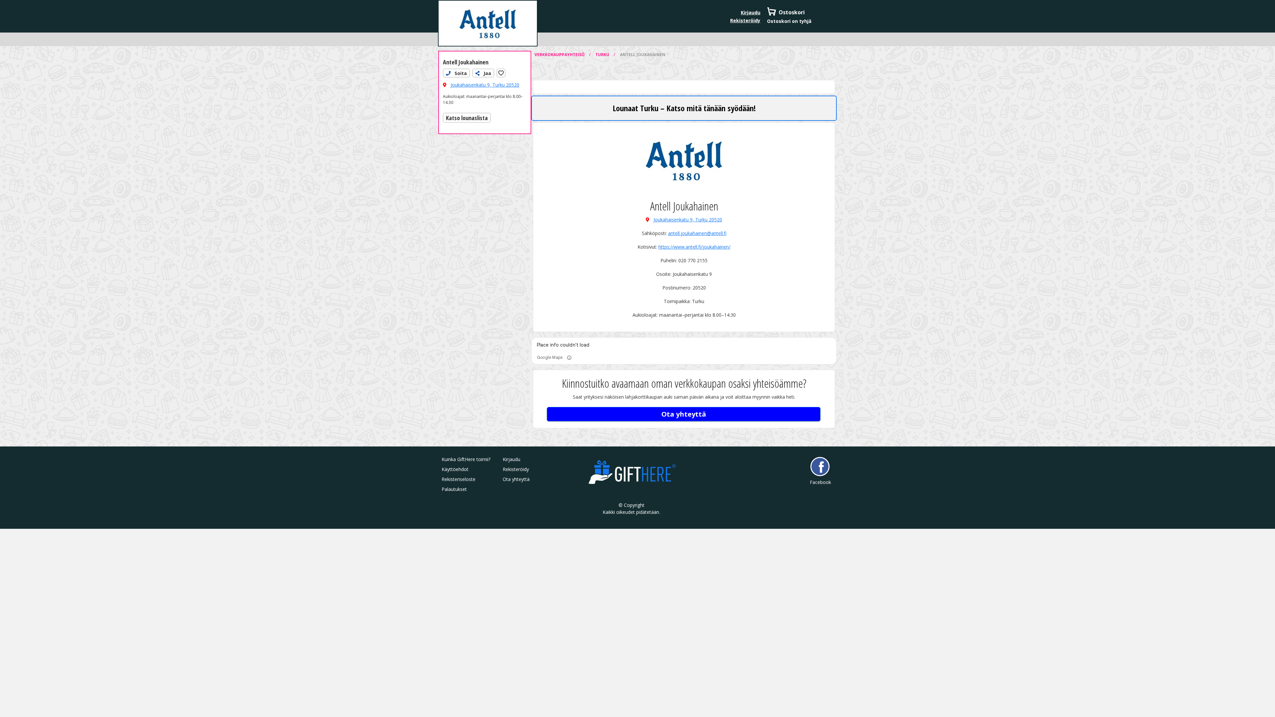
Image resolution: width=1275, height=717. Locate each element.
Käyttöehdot (455, 469)
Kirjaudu (750, 12)
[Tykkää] (501, 73)
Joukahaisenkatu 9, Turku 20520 (485, 85)
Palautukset (454, 489)
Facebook (820, 482)
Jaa (486, 73)
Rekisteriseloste (458, 479)
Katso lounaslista (467, 117)
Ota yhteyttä (683, 414)
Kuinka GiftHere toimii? (466, 459)
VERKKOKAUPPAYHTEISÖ (560, 54)
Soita (460, 73)
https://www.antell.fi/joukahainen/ (694, 247)
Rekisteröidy (745, 20)
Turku (602, 54)
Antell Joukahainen (465, 62)
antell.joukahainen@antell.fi (697, 233)
